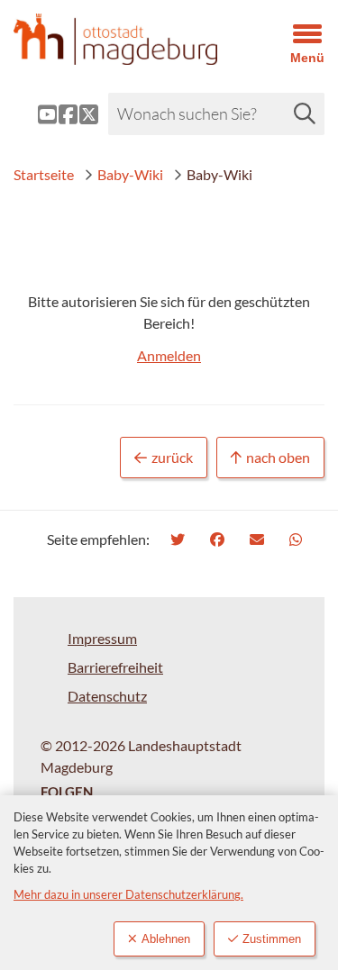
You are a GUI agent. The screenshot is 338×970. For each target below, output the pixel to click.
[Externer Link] (33, 114)
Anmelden (169, 355)
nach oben (278, 457)
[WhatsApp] (297, 539)
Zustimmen (271, 939)
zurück (172, 457)
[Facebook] (219, 539)
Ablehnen (166, 939)
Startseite (44, 174)
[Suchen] (304, 113)
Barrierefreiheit (115, 666)
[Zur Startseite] (127, 39)
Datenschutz (107, 695)
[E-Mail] (259, 539)
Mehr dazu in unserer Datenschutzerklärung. (128, 894)
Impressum (102, 638)
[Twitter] (179, 539)
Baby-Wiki (130, 174)
